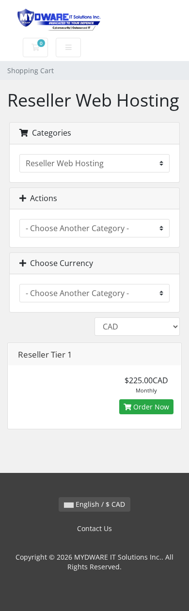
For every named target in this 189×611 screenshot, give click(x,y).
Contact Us (94, 528)
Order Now (150, 406)
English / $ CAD (99, 504)
